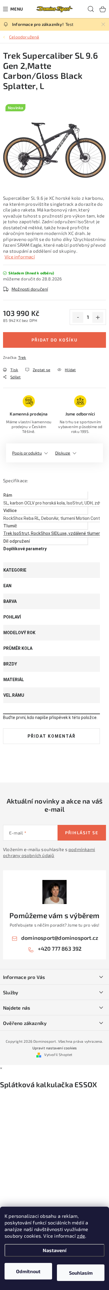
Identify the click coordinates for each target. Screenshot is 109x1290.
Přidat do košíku (54, 339)
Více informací (20, 256)
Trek (22, 357)
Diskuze (62, 452)
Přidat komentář (52, 736)
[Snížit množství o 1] (77, 317)
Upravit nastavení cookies (54, 1048)
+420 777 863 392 (60, 948)
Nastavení (54, 1250)
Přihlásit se (81, 832)
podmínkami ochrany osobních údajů (49, 852)
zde (81, 1236)
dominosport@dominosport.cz (59, 937)
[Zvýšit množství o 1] (97, 317)
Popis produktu (27, 452)
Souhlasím (81, 1273)
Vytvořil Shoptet (58, 1054)
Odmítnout (28, 1271)
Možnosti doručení (30, 289)
